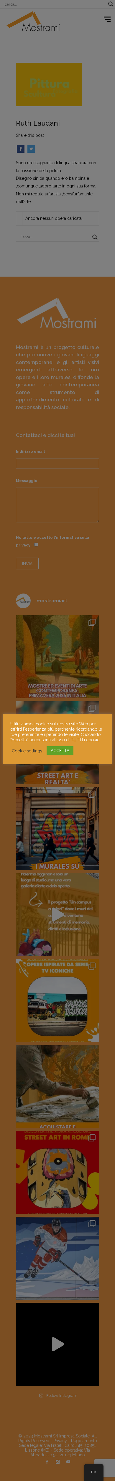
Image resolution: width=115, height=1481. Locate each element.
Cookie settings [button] (27, 750)
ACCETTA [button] (60, 750)
